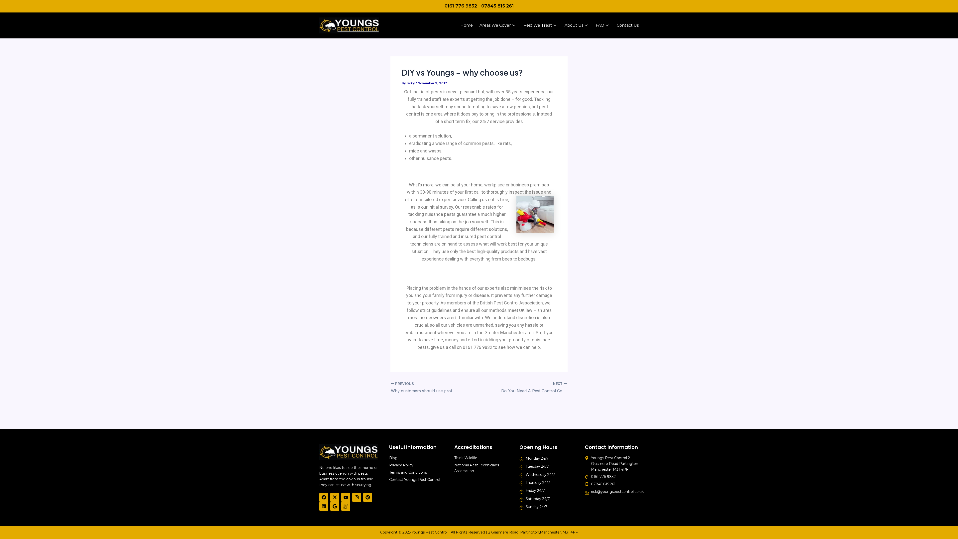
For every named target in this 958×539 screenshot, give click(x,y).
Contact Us (628, 25)
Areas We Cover (495, 25)
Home (467, 25)
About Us (574, 25)
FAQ (600, 25)
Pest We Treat (537, 25)
